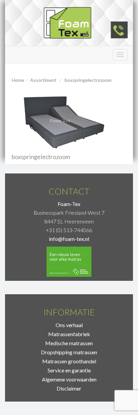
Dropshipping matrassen (69, 352)
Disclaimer (69, 388)
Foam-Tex (69, 204)
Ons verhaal (69, 325)
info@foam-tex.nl (69, 239)
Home (18, 80)
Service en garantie (69, 370)
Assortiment (43, 80)
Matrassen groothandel (69, 361)
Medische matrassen (69, 343)
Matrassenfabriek (69, 334)
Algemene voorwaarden (69, 379)
